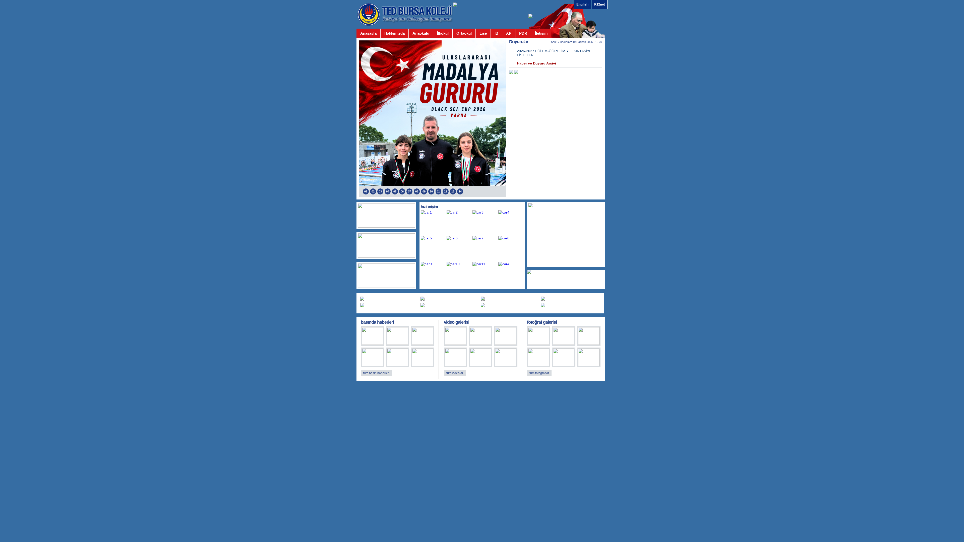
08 (416, 191)
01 (365, 191)
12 (445, 191)
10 (431, 191)
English (582, 4)
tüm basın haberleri (376, 373)
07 (409, 191)
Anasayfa (368, 33)
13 (452, 191)
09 (424, 191)
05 (394, 191)
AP (508, 33)
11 (438, 191)
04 (387, 191)
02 (373, 191)
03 (380, 191)
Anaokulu (420, 33)
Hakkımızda (394, 33)
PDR (523, 33)
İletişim (541, 33)
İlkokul (443, 33)
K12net (599, 4)
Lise (483, 33)
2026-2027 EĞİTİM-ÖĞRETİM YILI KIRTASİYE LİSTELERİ (554, 53)
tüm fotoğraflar (539, 373)
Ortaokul (464, 33)
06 (402, 191)
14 (460, 191)
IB (496, 33)
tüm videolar (454, 373)
